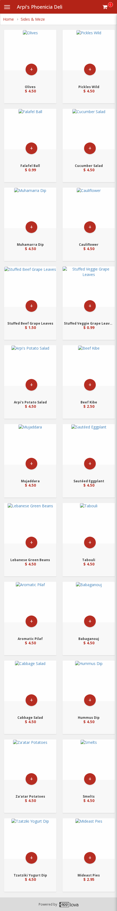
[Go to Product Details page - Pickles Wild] (89, 55)
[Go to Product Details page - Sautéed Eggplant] (89, 449)
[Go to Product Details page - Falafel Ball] (30, 134)
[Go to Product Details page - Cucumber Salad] (89, 134)
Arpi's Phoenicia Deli (39, 7)
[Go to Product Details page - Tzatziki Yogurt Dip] (30, 844)
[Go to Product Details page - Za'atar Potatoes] (30, 765)
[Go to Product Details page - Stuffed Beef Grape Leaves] (30, 292)
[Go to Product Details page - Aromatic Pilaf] (30, 607)
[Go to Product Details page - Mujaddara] (30, 449)
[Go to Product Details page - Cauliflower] (89, 213)
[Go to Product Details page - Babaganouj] (89, 607)
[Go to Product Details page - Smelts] (89, 765)
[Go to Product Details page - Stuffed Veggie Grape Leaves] (89, 292)
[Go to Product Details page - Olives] (30, 55)
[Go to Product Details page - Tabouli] (89, 528)
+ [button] (31, 69)
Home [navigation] (9, 19)
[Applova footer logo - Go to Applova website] (68, 904)
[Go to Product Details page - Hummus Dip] (89, 686)
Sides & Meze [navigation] (33, 19)
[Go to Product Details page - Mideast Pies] (89, 844)
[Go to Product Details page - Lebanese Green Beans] (30, 528)
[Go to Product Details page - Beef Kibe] (89, 371)
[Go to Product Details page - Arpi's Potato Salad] (30, 371)
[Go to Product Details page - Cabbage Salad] (30, 686)
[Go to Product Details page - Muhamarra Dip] (30, 213)
